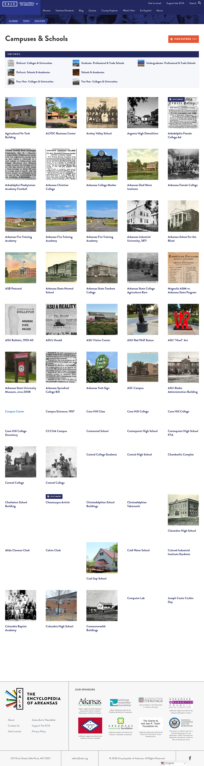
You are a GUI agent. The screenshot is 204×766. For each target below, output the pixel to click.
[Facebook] (190, 758)
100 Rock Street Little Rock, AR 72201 (30, 758)
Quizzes (92, 10)
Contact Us (13, 726)
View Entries (185, 39)
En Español (145, 10)
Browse (46, 10)
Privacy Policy (39, 731)
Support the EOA (175, 3)
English (169, 763)
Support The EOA (41, 726)
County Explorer (109, 10)
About (159, 10)
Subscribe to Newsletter (44, 720)
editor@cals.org (80, 758)
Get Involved (154, 3)
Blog (81, 10)
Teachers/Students (64, 10)
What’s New (129, 10)
